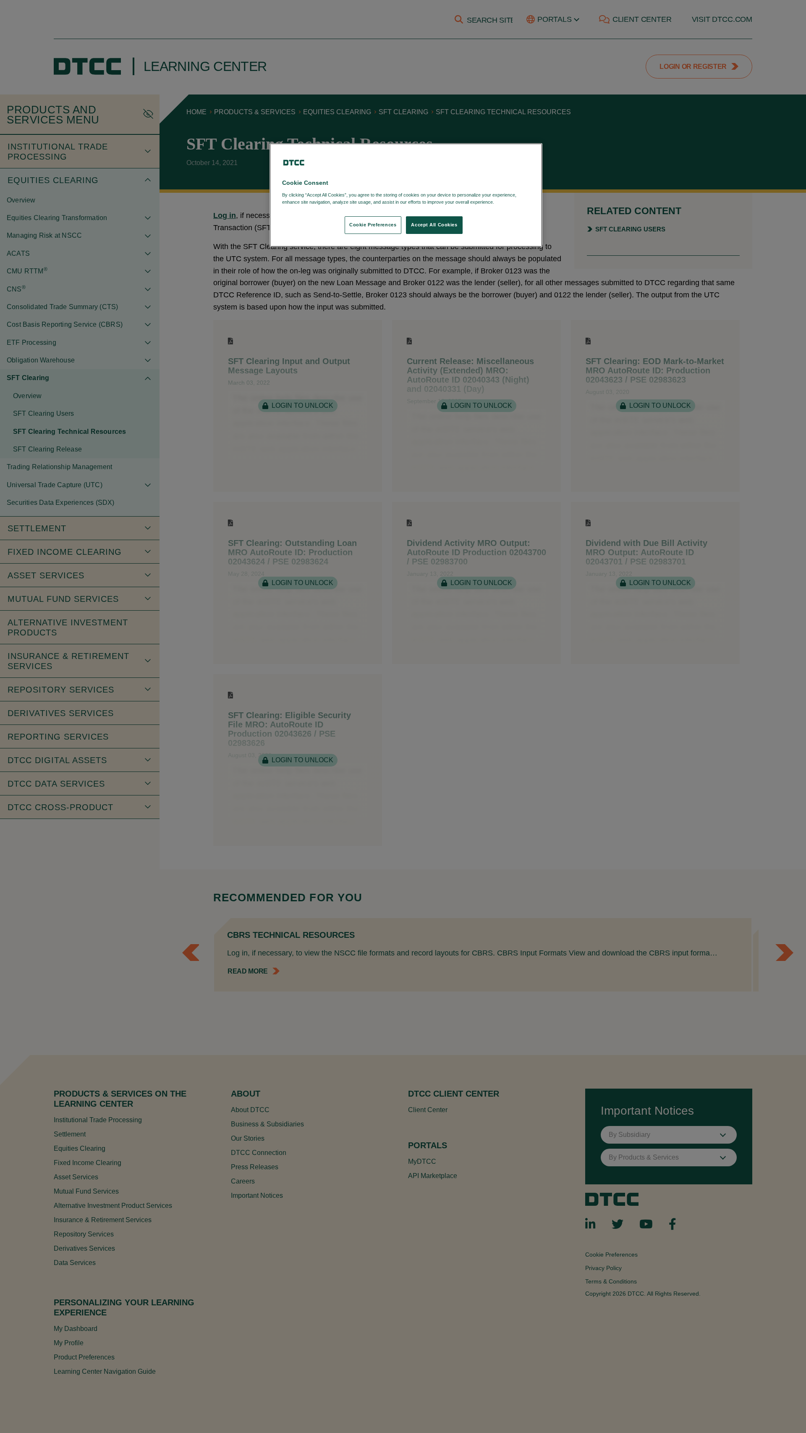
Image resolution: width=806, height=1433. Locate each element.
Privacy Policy (512, 202)
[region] (406, 195)
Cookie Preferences (372, 224)
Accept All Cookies (434, 224)
